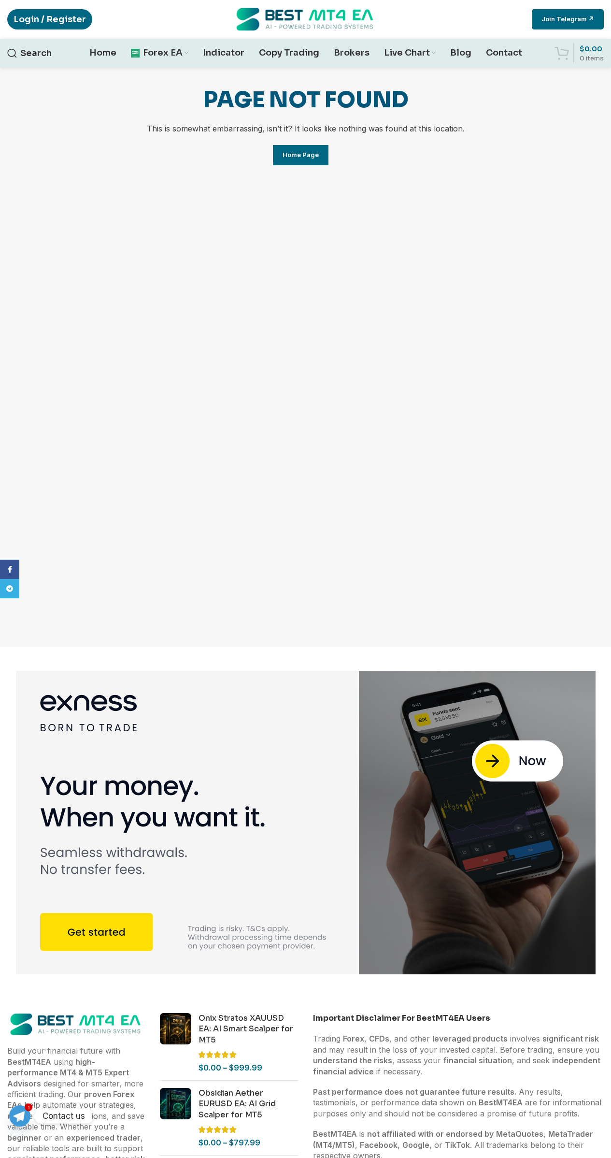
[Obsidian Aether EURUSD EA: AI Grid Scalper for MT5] (175, 1118)
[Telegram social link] (9, 588)
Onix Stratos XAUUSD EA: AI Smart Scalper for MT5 (246, 1029)
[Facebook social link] (9, 569)
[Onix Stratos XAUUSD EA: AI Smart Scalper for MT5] (175, 1043)
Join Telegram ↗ (567, 19)
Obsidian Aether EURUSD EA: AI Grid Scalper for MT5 (237, 1104)
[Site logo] (305, 18)
